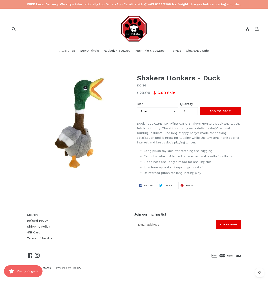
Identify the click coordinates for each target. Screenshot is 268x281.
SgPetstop (44, 267)
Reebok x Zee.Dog (117, 50)
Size (140, 104)
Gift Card (33, 232)
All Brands (67, 50)
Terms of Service (39, 238)
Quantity (186, 104)
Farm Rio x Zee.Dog (150, 50)
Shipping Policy (38, 226)
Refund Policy (37, 220)
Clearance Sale (197, 50)
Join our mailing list (150, 214)
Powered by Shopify (68, 267)
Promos (175, 50)
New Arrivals (89, 50)
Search (32, 215)
